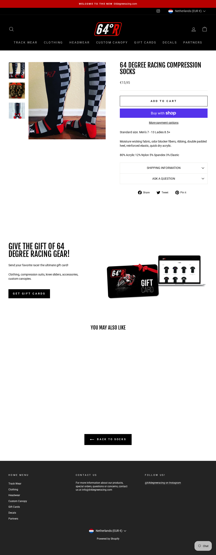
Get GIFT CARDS (29, 293)
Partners (192, 42)
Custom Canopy (112, 42)
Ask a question (163, 178)
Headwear (79, 42)
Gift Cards (145, 42)
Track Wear (26, 42)
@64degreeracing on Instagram (163, 482)
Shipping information (164, 168)
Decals (170, 42)
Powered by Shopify (108, 538)
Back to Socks (111, 439)
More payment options (163, 122)
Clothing (53, 42)
